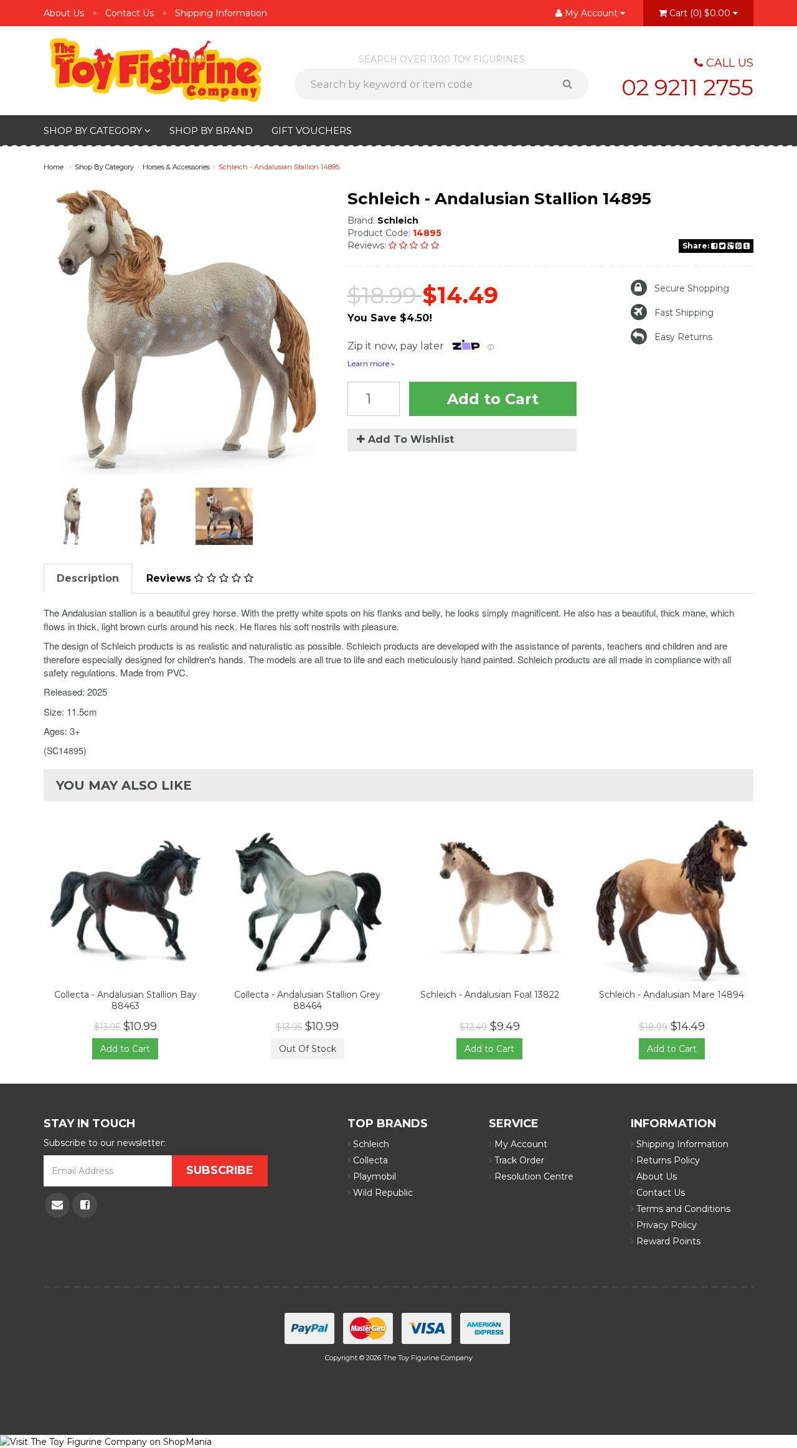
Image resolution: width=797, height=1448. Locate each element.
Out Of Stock (307, 1048)
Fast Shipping (684, 312)
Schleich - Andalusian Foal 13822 (489, 994)
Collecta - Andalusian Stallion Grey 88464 (307, 1000)
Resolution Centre (532, 1176)
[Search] (571, 84)
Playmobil (373, 1176)
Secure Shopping (691, 288)
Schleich (397, 220)
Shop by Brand (211, 130)
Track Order (518, 1160)
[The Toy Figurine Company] (156, 69)
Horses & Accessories (176, 167)
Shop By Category (94, 130)
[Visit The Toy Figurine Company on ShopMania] (106, 1441)
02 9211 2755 (687, 87)
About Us (64, 13)
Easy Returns (683, 337)
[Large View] (72, 516)
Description (88, 578)
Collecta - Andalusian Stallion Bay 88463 (125, 1000)
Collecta (369, 1160)
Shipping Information (221, 13)
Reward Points (667, 1241)
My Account (519, 1144)
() (699, 13)
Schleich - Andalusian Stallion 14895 (279, 167)
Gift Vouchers (311, 130)
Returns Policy (667, 1160)
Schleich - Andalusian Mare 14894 (671, 994)
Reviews (170, 578)
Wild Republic (382, 1192)
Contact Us (129, 13)
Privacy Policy (665, 1225)
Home (54, 167)
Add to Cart (493, 399)
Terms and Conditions (682, 1208)
